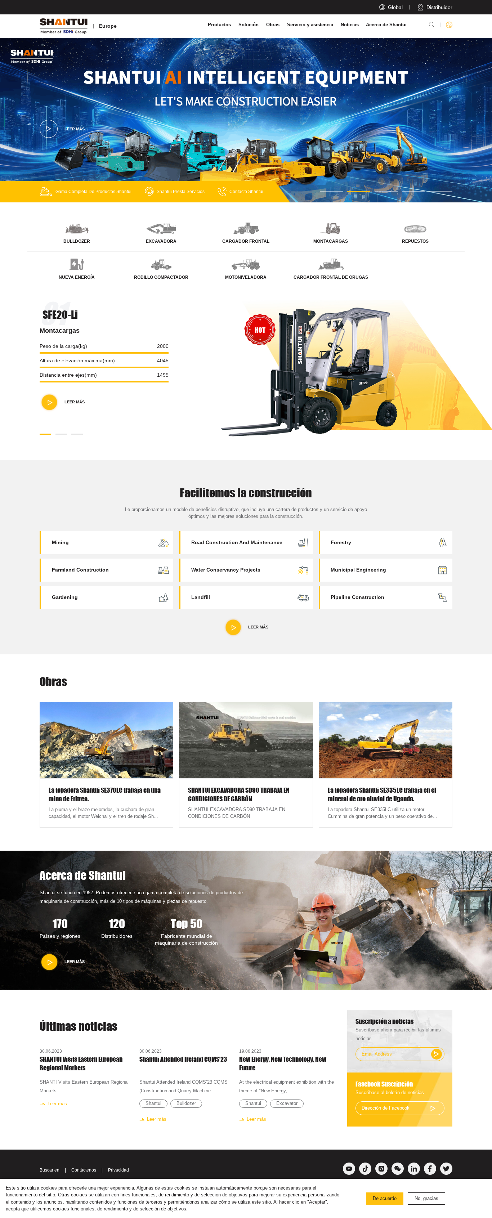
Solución (248, 24)
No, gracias (426, 1198)
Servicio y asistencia (310, 24)
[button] (331, 191)
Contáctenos (83, 1170)
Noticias (350, 24)
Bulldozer (186, 1103)
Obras (272, 24)
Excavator (287, 1103)
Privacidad (118, 1170)
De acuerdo (385, 1198)
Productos (219, 24)
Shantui (153, 1103)
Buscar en (49, 1170)
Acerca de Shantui (386, 24)
